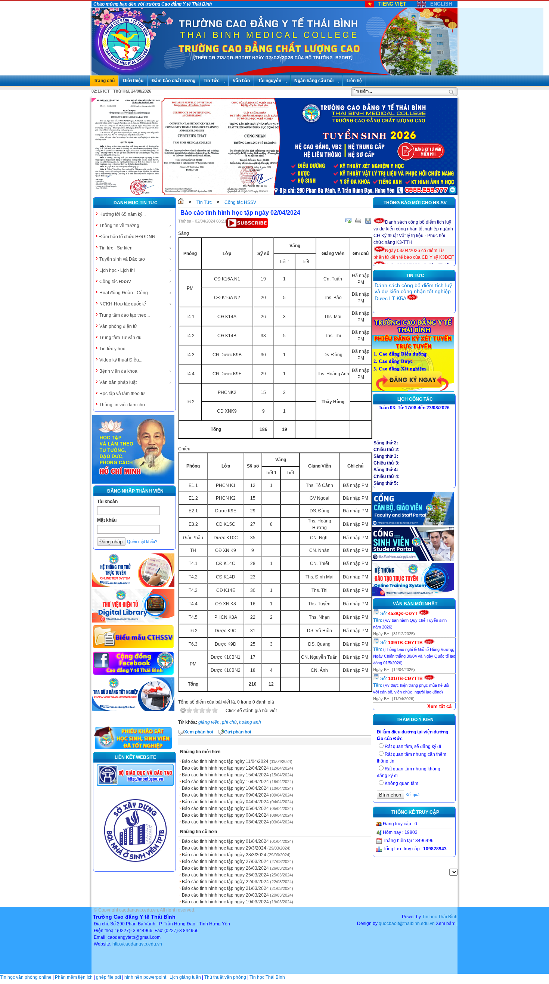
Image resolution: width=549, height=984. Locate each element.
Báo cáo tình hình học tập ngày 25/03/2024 (225, 875)
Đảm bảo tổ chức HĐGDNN (127, 236)
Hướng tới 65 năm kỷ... (122, 214)
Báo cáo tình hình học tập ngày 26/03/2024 (225, 868)
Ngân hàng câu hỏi (314, 80)
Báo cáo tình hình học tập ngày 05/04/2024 (225, 808)
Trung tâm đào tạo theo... (124, 315)
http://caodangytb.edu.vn (137, 944)
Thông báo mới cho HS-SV (415, 202)
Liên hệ (354, 80)
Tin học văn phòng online (26, 977)
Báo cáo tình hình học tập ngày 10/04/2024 (225, 788)
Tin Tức (212, 80)
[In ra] (358, 221)
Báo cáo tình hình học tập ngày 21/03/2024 (225, 888)
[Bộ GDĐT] (135, 785)
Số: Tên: (410, 620)
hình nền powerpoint (145, 977)
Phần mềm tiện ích (74, 977)
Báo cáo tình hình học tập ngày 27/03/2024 (225, 861)
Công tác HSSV (115, 281)
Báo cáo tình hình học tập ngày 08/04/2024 (225, 815)
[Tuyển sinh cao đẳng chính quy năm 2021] (413, 390)
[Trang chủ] (181, 202)
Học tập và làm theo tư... (123, 393)
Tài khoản (107, 501)
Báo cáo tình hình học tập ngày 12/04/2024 (225, 768)
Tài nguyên (269, 80)
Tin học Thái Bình (440, 916)
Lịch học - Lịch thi (117, 270)
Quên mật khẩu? (142, 541)
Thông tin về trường (119, 225)
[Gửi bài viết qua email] (348, 221)
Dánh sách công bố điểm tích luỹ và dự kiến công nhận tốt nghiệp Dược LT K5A (413, 291)
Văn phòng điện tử (118, 326)
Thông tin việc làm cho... (123, 404)
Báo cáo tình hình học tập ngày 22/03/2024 (225, 881)
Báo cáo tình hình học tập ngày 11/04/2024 (225, 761)
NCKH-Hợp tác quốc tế (122, 304)
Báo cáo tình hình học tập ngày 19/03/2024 (225, 901)
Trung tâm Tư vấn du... (122, 337)
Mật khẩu (107, 520)
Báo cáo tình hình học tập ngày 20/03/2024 (225, 895)
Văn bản (241, 80)
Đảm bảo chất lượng (173, 80)
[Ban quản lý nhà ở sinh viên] (135, 867)
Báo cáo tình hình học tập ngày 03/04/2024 (225, 822)
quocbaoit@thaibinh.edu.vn (407, 923)
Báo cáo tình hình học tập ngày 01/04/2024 (225, 841)
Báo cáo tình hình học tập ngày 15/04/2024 (225, 774)
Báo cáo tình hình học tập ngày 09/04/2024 (225, 795)
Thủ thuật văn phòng (225, 977)
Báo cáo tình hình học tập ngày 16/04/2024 (225, 781)
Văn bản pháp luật (118, 382)
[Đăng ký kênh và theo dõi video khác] (247, 226)
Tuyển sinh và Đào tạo (122, 259)
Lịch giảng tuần (185, 977)
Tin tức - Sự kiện (116, 248)
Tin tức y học (112, 348)
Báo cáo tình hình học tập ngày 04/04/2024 (225, 801)
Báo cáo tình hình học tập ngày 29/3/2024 (224, 848)
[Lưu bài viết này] (368, 221)
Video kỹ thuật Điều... (120, 360)
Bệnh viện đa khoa (118, 371)
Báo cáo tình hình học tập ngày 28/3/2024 (224, 854)
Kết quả (412, 794)
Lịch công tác (415, 399)
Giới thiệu (133, 80)
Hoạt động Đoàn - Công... (125, 292)
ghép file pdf (108, 977)
